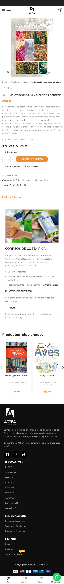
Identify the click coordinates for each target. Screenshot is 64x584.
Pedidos (9, 549)
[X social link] (14, 185)
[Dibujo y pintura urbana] (17, 357)
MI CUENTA (10, 539)
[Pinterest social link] (17, 185)
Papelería (15, 82)
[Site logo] (32, 10)
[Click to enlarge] (7, 71)
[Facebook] (7, 454)
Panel (7, 544)
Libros (25, 82)
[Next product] (11, 88)
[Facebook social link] (10, 185)
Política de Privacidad (15, 531)
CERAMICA (10, 487)
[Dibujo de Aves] (47, 357)
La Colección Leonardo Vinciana (46, 82)
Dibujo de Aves (47, 375)
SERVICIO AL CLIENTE (15, 516)
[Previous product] (4, 88)
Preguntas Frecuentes (15, 521)
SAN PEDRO (11, 472)
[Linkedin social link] (21, 185)
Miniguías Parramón (20, 382)
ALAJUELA (10, 497)
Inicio (4, 82)
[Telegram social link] (25, 185)
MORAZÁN (10, 492)
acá (48, 297)
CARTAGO (10, 482)
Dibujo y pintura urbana (16, 375)
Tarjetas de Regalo (14, 554)
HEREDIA (9, 477)
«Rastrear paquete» (50, 284)
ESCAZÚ (9, 467)
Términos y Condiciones (16, 526)
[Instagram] (15, 454)
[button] (57, 577)
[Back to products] (7, 88)
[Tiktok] (24, 454)
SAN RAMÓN (11, 502)
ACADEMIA (11, 508)
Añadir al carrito (32, 159)
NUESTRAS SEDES (14, 462)
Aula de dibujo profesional (49, 383)
